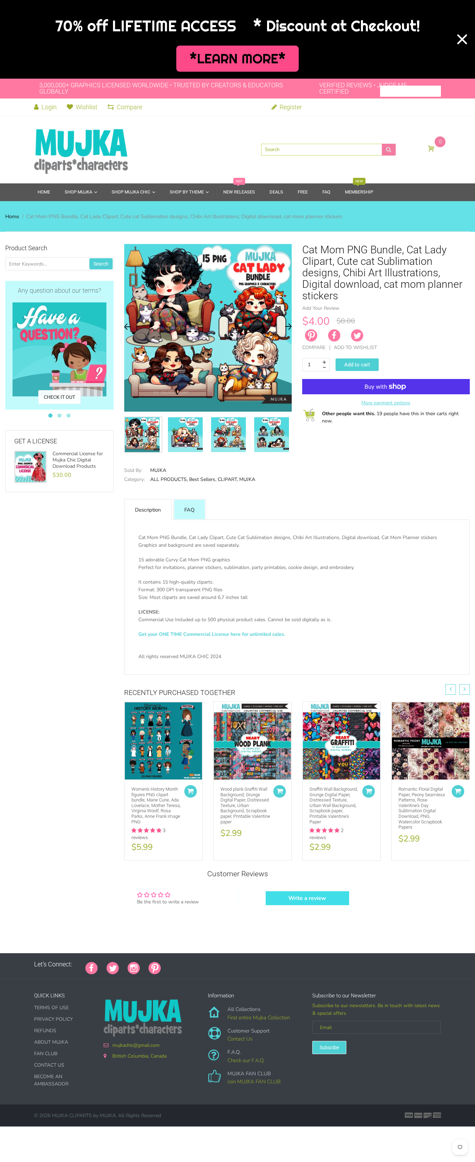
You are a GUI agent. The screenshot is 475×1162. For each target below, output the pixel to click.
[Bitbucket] (204, 964)
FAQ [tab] (189, 509)
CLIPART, (228, 479)
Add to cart (357, 365)
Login (48, 107)
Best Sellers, (202, 479)
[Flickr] (196, 964)
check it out (59, 397)
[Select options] (190, 791)
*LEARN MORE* (238, 58)
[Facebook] (334, 335)
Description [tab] (148, 509)
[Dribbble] (222, 964)
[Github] (178, 964)
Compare (129, 107)
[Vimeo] (231, 964)
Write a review (307, 898)
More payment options (385, 403)
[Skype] (248, 964)
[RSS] (187, 964)
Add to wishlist (355, 347)
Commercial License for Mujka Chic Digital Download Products (78, 460)
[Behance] (265, 964)
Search (101, 264)
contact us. (380, 664)
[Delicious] (239, 964)
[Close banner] (462, 39)
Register (290, 107)
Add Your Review (320, 308)
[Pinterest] (154, 967)
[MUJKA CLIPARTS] (81, 149)
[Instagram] (134, 967)
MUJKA (158, 470)
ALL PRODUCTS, (169, 479)
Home (12, 216)
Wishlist (86, 107)
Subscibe (329, 1047)
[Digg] (257, 964)
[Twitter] (357, 335)
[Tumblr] (213, 964)
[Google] (170, 964)
